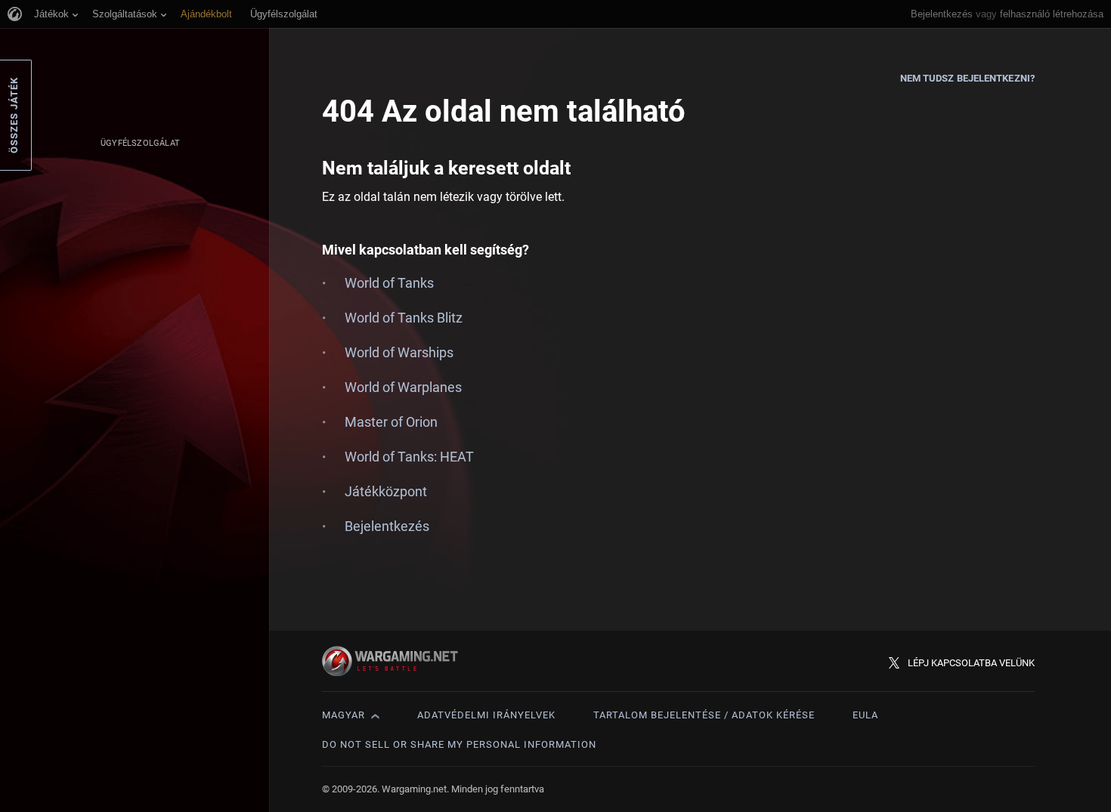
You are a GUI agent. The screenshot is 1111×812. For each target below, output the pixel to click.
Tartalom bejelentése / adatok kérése (704, 715)
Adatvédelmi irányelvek (486, 715)
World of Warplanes (403, 387)
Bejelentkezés (942, 14)
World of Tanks (389, 283)
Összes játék (14, 115)
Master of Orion (391, 422)
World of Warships (399, 352)
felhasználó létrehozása (1051, 14)
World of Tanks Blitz (404, 318)
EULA (865, 715)
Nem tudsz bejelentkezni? (967, 78)
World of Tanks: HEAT (409, 457)
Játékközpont (386, 491)
